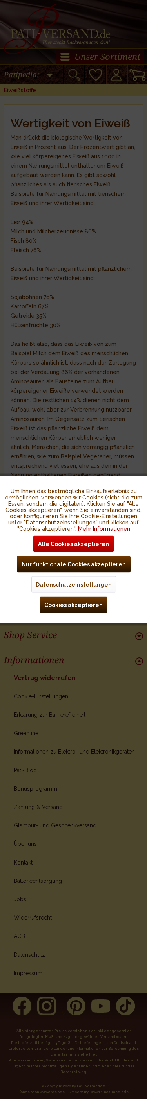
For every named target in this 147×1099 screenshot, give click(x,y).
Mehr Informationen (104, 529)
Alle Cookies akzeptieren (73, 544)
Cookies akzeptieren (73, 605)
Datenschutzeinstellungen (74, 585)
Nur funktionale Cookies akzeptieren (74, 564)
